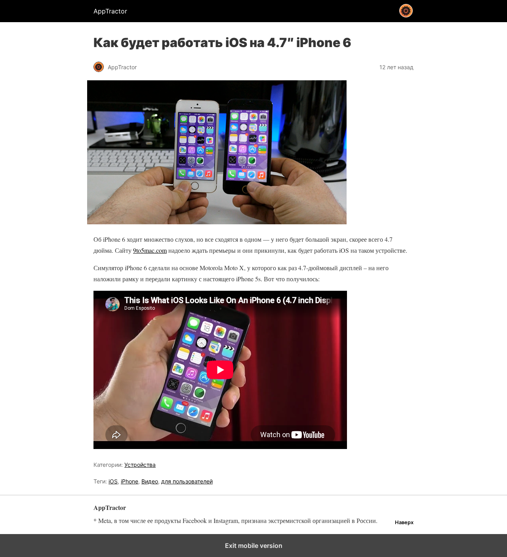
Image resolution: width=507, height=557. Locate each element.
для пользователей (187, 481)
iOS (113, 481)
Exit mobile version (253, 545)
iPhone (129, 481)
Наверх (404, 522)
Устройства (140, 464)
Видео (149, 481)
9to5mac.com (150, 250)
